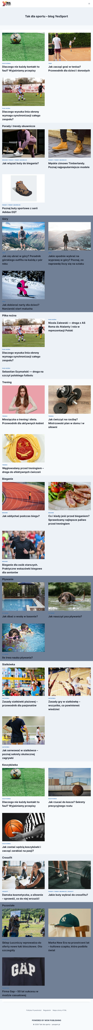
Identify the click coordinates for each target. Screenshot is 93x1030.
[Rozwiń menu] (89, 3)
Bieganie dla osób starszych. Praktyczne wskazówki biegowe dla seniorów (22, 568)
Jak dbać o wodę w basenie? (20, 616)
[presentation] (23, 47)
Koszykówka (6, 63)
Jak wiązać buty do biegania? (20, 163)
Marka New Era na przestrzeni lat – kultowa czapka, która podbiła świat (68, 946)
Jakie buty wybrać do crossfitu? (68, 894)
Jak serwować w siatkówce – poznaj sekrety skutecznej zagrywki (20, 754)
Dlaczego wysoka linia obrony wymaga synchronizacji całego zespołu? (21, 115)
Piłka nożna (6, 108)
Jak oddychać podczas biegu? (21, 516)
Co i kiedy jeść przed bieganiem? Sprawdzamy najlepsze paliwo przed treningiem (69, 520)
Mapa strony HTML (60, 1010)
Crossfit (5, 891)
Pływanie (5, 613)
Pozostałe (5, 939)
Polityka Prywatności (33, 1010)
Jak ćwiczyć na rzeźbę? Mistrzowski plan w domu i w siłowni (66, 423)
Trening (4, 416)
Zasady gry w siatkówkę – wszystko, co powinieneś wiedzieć (64, 705)
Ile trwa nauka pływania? (17, 657)
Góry (4, 252)
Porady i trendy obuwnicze (18, 160)
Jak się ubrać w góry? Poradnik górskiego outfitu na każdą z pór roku (22, 260)
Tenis (50, 63)
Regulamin (47, 1010)
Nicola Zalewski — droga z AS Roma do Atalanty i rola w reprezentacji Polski (66, 326)
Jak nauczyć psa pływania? (65, 616)
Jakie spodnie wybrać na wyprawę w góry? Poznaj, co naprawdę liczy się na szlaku (66, 260)
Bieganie (5, 160)
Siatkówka (5, 698)
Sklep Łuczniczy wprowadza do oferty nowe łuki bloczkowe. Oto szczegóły (22, 946)
